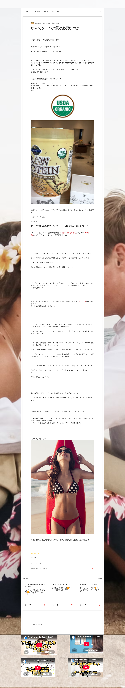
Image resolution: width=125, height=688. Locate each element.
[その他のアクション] (93, 23)
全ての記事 (25, 11)
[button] (100, 11)
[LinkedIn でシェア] (40, 563)
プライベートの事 (35, 11)
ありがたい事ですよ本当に (61, 584)
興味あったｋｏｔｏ (56, 11)
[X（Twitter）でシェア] (36, 563)
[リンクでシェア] (44, 563)
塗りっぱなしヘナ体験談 (88, 584)
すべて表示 (99, 578)
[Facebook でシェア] (32, 563)
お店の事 (46, 11)
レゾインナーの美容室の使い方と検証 (35, 585)
